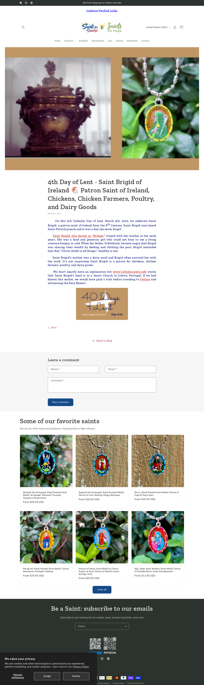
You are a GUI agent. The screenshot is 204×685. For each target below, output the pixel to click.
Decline (76, 676)
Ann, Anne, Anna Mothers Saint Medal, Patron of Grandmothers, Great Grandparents (158, 570)
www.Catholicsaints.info (130, 271)
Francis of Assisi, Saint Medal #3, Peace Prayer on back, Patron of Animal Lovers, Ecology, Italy (99, 571)
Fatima (145, 279)
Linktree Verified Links (102, 10)
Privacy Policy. (81, 666)
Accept (47, 676)
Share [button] (54, 327)
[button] (23, 27)
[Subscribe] (125, 626)
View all (102, 589)
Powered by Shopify (101, 683)
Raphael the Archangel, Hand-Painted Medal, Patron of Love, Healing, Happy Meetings (101, 493)
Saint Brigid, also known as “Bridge (77, 236)
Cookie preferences (135, 683)
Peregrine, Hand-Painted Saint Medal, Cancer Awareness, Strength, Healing (46, 570)
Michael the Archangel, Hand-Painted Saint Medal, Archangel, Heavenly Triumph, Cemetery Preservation (45, 495)
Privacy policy (118, 683)
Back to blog (104, 340)
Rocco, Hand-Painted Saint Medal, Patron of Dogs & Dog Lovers (157, 493)
